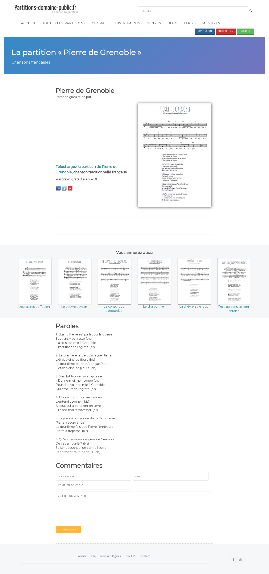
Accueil (28, 23)
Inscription (225, 31)
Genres (154, 23)
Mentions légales (110, 556)
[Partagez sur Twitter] (64, 188)
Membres (211, 23)
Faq (93, 556)
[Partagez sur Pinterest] (70, 188)
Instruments (127, 23)
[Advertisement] (93, 132)
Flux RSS (131, 556)
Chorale (100, 23)
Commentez (68, 529)
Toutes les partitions (64, 23)
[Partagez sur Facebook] (58, 188)
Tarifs (190, 23)
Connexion (205, 31)
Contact (145, 556)
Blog (172, 23)
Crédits (246, 31)
